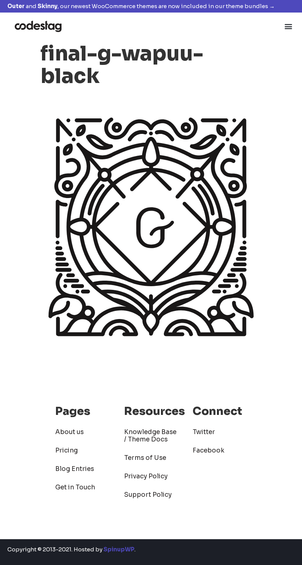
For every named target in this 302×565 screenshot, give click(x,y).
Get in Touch (75, 487)
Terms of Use (145, 458)
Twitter (204, 432)
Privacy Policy (146, 476)
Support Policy (148, 495)
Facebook (208, 450)
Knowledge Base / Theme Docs (150, 435)
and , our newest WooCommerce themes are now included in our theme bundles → (141, 6)
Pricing (66, 450)
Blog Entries (74, 469)
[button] (288, 26)
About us (69, 432)
